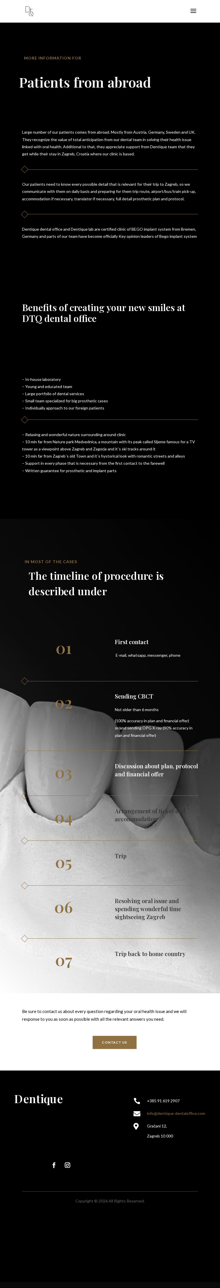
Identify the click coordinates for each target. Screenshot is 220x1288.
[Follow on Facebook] (53, 1165)
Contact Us (114, 1042)
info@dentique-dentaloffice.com (176, 1113)
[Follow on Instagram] (67, 1165)
